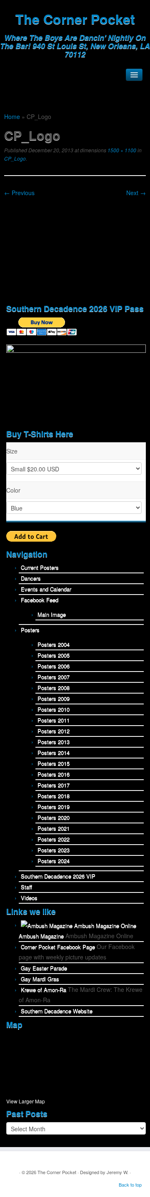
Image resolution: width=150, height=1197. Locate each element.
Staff (26, 887)
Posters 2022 (54, 839)
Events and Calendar (46, 589)
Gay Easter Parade (44, 968)
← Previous (19, 192)
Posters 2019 (54, 806)
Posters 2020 (54, 817)
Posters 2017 (54, 785)
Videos (29, 898)
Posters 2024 (54, 861)
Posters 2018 (54, 796)
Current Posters (40, 567)
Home (12, 116)
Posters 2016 (54, 774)
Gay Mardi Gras (40, 979)
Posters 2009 (54, 698)
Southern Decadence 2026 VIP (58, 876)
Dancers (31, 578)
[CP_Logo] (75, 247)
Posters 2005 (54, 655)
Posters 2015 (54, 763)
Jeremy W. (117, 1172)
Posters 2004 (54, 644)
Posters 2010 (54, 709)
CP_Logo (15, 158)
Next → (136, 192)
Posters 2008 (54, 687)
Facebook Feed (39, 600)
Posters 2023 (54, 850)
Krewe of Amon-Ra (43, 990)
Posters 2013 (54, 742)
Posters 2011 (54, 720)
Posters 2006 (54, 666)
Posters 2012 (54, 731)
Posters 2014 (54, 752)
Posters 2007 (54, 677)
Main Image (52, 614)
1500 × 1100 (121, 150)
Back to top (130, 1184)
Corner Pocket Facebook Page (58, 947)
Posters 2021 (54, 828)
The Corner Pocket (75, 18)
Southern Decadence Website (56, 1011)
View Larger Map (25, 1101)
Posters (30, 630)
